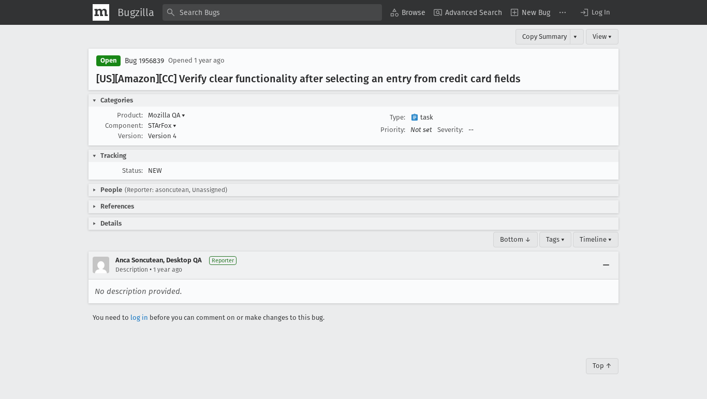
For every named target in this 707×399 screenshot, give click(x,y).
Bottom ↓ (515, 239)
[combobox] (272, 12)
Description (131, 269)
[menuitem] (408, 12)
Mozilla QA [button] (166, 115)
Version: (130, 136)
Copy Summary (544, 36)
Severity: (450, 130)
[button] (594, 12)
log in (139, 317)
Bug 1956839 (144, 60)
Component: (124, 125)
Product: (130, 115)
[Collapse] (606, 265)
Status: (132, 170)
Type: (397, 117)
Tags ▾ (555, 239)
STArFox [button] (162, 125)
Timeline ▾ (596, 239)
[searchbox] (272, 12)
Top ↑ (602, 366)
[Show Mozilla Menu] (101, 12)
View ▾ (602, 36)
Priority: (392, 130)
